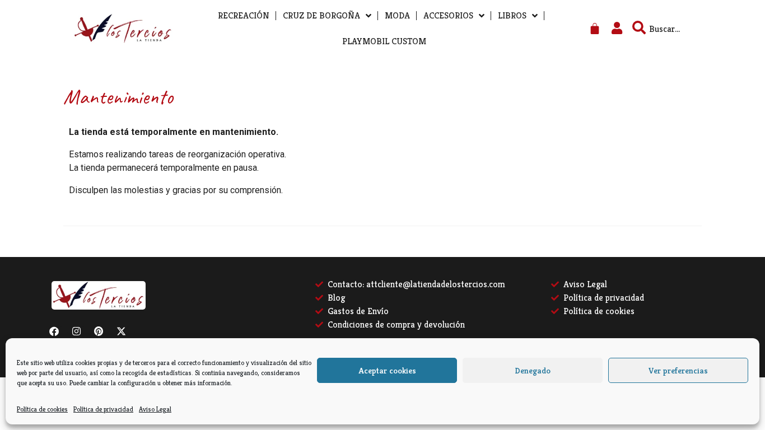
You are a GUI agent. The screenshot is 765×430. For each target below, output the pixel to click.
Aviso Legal (155, 409)
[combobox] (684, 28)
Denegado (533, 370)
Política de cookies (42, 409)
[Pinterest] (103, 335)
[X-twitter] (126, 335)
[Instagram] (81, 335)
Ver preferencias (678, 370)
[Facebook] (58, 335)
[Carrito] (595, 29)
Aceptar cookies (387, 370)
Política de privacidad (103, 409)
